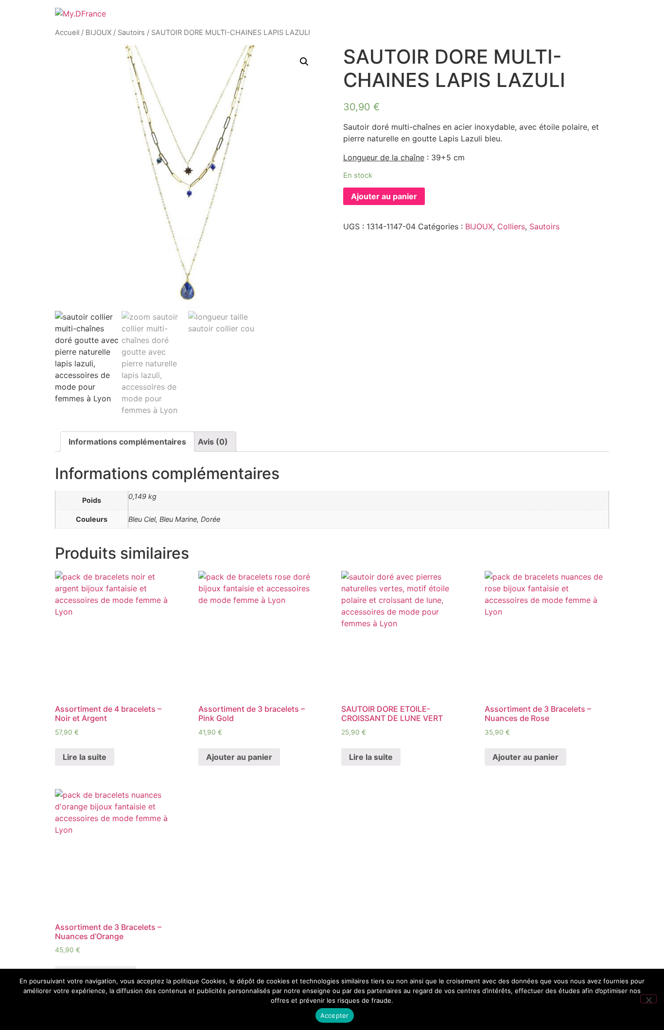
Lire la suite (84, 757)
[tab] (127, 441)
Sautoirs (131, 32)
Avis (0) (213, 441)
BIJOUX (98, 32)
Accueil (67, 32)
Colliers (511, 226)
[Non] (648, 999)
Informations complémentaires (127, 441)
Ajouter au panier (384, 196)
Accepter (334, 1015)
